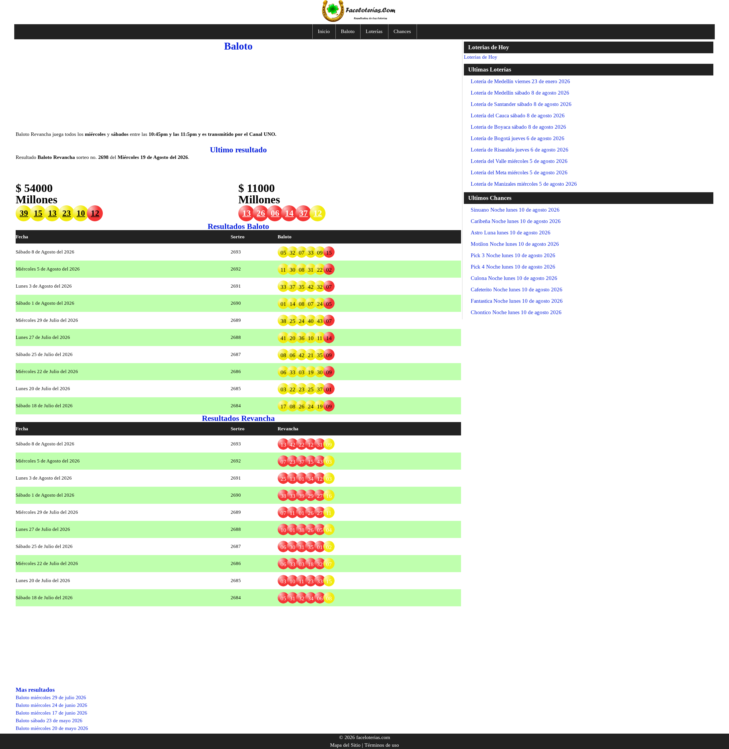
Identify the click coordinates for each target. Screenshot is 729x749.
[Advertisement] (238, 90)
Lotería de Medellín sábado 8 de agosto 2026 (520, 93)
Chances (402, 31)
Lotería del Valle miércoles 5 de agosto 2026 (519, 161)
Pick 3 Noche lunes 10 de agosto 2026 (513, 255)
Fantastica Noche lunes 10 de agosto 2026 (517, 301)
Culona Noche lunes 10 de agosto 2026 (514, 278)
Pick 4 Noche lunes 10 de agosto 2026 (513, 267)
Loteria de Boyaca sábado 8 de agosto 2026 (518, 127)
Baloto (348, 31)
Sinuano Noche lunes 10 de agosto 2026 (515, 210)
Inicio (324, 31)
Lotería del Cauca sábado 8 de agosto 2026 (518, 115)
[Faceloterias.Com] (364, 20)
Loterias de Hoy (480, 57)
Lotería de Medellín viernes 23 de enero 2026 (520, 81)
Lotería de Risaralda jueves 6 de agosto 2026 (519, 150)
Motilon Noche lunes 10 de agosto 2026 (515, 244)
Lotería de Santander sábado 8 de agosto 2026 (521, 104)
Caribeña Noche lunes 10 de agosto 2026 (516, 221)
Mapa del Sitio (345, 745)
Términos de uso (381, 745)
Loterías (374, 31)
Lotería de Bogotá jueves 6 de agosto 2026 (517, 138)
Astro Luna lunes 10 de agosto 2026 (510, 233)
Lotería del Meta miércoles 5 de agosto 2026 (519, 172)
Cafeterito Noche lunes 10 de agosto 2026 (516, 289)
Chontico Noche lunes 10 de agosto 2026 (516, 312)
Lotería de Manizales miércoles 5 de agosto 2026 (524, 184)
